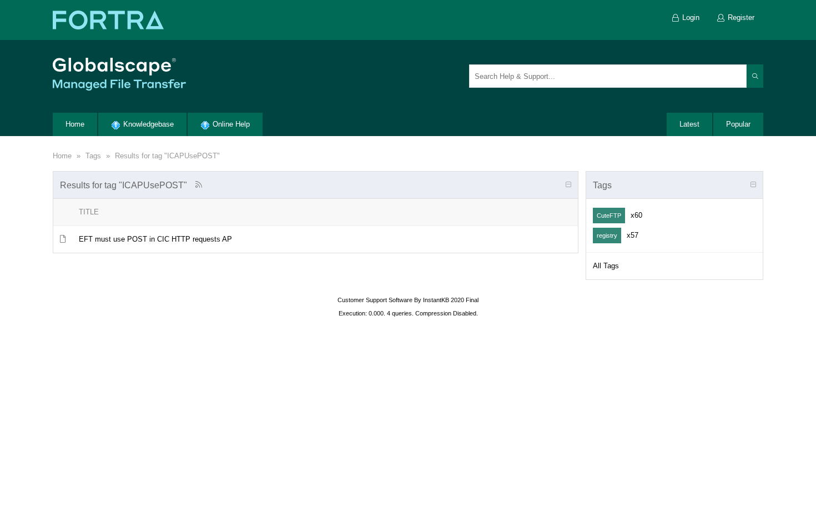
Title (89, 212)
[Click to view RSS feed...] (198, 185)
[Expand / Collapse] (568, 185)
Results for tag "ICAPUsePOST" (167, 156)
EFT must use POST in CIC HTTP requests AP (155, 239)
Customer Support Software (375, 300)
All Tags (606, 266)
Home (62, 156)
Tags (93, 156)
